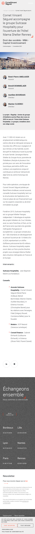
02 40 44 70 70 (22, 448)
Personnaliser (7, 529)
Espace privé (7, 516)
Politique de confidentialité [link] (13, 531)
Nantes (21, 442)
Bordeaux (8, 427)
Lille (20, 427)
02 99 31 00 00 (22, 463)
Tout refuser (25, 525)
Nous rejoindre (19, 516)
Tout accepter (9, 525)
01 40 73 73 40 (7, 463)
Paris (5, 458)
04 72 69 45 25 (7, 448)
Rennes (21, 458)
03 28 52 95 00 (22, 433)
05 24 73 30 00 (7, 433)
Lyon (5, 442)
